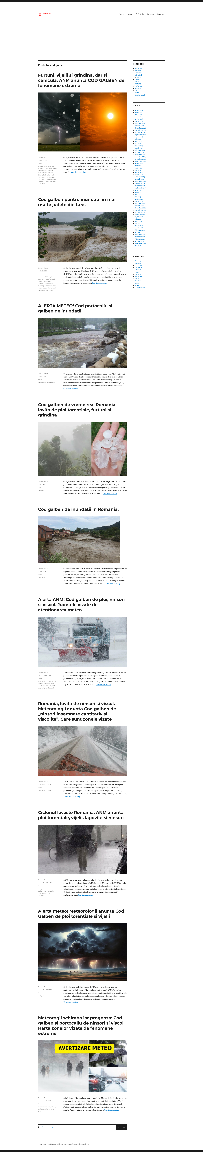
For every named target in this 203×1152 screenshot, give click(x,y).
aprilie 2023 (139, 199)
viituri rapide (48, 290)
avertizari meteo (47, 681)
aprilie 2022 (139, 226)
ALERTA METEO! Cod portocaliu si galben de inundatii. (75, 308)
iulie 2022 (138, 219)
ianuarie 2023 (139, 206)
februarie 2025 (140, 150)
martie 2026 (139, 121)
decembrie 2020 (140, 243)
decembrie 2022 (140, 208)
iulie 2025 (138, 139)
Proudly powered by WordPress (78, 1144)
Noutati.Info (42, 1144)
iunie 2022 (138, 221)
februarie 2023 (140, 203)
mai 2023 (138, 197)
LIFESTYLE (138, 79)
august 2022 (139, 217)
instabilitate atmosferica (46, 177)
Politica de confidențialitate (57, 1144)
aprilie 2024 (139, 172)
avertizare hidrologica (45, 277)
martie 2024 (139, 175)
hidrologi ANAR (43, 286)
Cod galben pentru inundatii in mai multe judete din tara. (77, 202)
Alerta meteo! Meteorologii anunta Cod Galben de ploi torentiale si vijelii (81, 913)
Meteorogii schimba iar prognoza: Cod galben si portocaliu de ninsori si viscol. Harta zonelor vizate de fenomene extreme (81, 1025)
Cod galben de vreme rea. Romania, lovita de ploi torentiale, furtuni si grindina (77, 410)
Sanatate (150, 14)
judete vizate (47, 288)
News (129, 14)
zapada (52, 688)
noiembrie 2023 (140, 183)
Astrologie (138, 68)
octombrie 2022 (140, 212)
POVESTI (138, 84)
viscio (40, 1111)
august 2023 (139, 190)
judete (40, 686)
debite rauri (49, 283)
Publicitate (138, 86)
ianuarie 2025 (139, 152)
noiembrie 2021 (140, 237)
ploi (50, 686)
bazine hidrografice (44, 279)
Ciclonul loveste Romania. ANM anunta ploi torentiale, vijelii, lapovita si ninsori (81, 815)
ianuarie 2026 (139, 126)
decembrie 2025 (140, 128)
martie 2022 (139, 228)
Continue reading (78, 172)
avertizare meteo (48, 889)
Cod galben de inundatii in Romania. (78, 509)
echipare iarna (49, 683)
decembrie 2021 (140, 235)
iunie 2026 (138, 115)
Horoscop (138, 73)
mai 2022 (138, 223)
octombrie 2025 (140, 132)
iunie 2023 (138, 195)
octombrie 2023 (140, 186)
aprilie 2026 (139, 119)
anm (39, 166)
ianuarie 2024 (139, 179)
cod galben (42, 170)
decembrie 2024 (140, 155)
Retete (139, 77)
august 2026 (139, 110)
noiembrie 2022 (140, 210)
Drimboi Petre (43, 157)
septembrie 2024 (140, 161)
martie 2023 (139, 201)
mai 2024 (138, 170)
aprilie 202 (138, 246)
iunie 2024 (138, 168)
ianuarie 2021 (139, 241)
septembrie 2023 (140, 188)
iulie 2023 (138, 192)
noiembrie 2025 (140, 130)
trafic (42, 688)
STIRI (137, 93)
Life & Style (139, 14)
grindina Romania (48, 175)
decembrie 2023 (140, 181)
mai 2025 (138, 144)
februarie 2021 (140, 239)
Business (161, 14)
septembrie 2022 (140, 215)
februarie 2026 (140, 124)
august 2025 (139, 137)
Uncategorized (140, 95)
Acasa (121, 14)
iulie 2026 (138, 112)
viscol (47, 688)
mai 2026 (138, 117)
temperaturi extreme (45, 179)
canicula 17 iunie (51, 168)
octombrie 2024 (140, 159)
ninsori (45, 686)
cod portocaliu (51, 382)
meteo (40, 893)
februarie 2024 (140, 177)
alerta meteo (42, 1107)
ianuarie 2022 (139, 232)
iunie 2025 (138, 141)
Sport (137, 91)
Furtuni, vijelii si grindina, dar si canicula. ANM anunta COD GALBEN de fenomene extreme (81, 80)
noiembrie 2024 (140, 157)
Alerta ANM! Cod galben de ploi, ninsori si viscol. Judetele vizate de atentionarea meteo (81, 604)
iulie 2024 (138, 166)
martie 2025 (139, 148)
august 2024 (139, 163)
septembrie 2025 (140, 135)
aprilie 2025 (139, 146)
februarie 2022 (140, 230)
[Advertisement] (101, 44)
